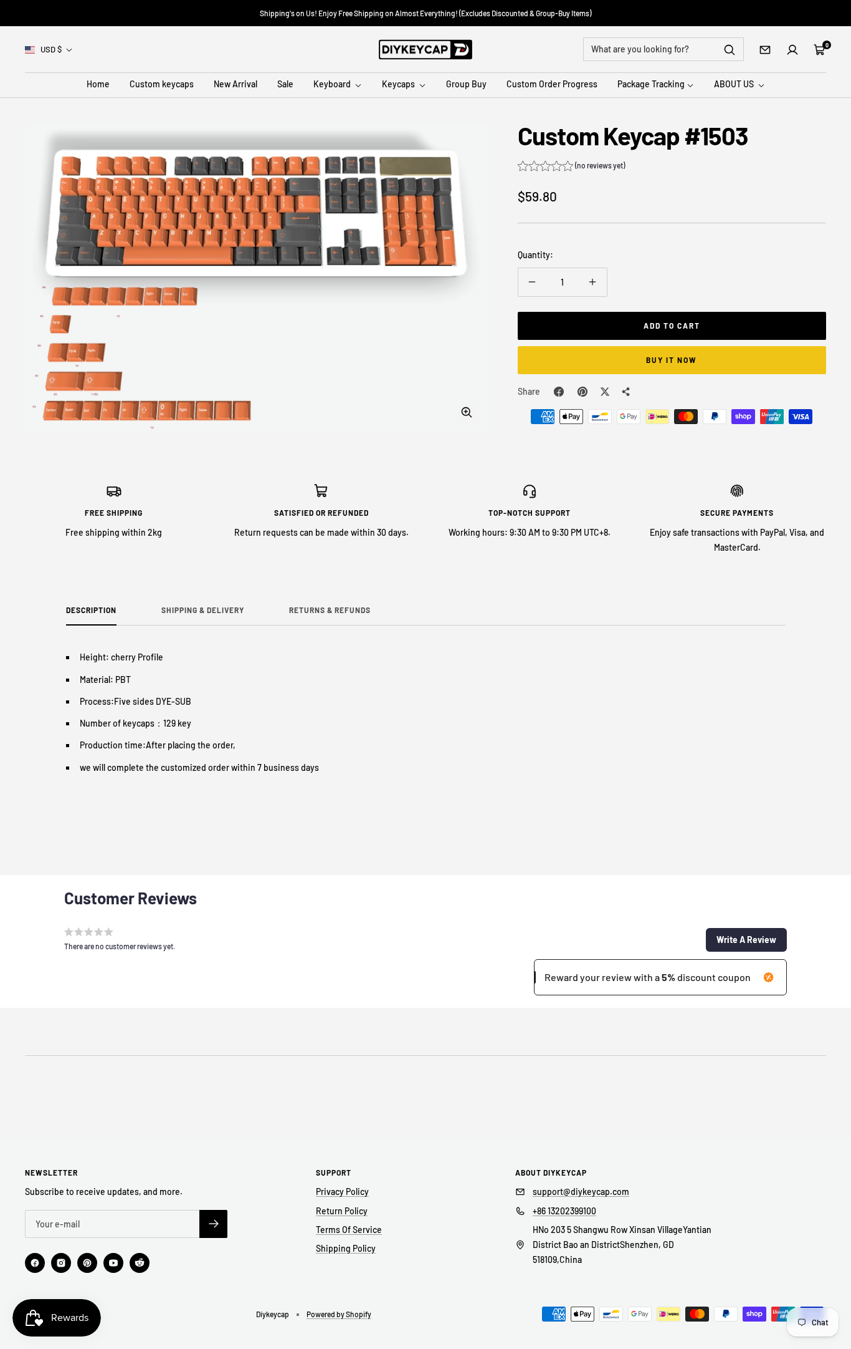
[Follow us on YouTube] (113, 1263)
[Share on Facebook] (559, 391)
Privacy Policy (342, 1191)
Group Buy (466, 84)
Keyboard (333, 84)
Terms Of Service (349, 1229)
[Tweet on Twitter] (605, 392)
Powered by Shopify (339, 1314)
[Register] (213, 1224)
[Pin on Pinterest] (582, 391)
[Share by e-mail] (626, 392)
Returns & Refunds (330, 610)
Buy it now (671, 359)
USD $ (51, 49)
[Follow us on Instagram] (61, 1263)
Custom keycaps (162, 84)
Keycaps (399, 84)
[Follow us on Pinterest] (87, 1263)
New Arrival (235, 84)
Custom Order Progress (551, 84)
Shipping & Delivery (202, 610)
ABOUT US (735, 84)
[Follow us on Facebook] (35, 1263)
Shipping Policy (346, 1248)
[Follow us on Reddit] (140, 1263)
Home (98, 84)
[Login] (792, 50)
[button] (571, 167)
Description (91, 610)
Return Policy (342, 1211)
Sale (285, 84)
